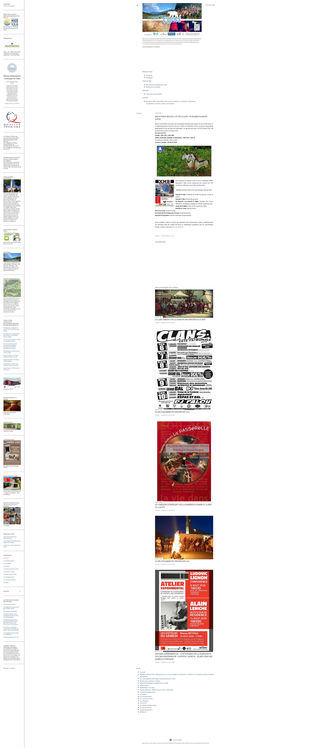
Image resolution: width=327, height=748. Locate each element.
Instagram (149, 77)
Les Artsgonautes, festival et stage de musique (11, 541)
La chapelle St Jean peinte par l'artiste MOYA (11, 607)
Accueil (142, 672)
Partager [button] (139, 113)
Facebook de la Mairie (153, 87)
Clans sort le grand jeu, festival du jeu (10, 537)
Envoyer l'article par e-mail (167, 235)
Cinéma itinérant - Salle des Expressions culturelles (156, 690)
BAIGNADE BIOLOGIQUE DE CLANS (154, 683)
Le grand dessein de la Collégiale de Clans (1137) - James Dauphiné (11, 615)
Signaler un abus (9, 668)
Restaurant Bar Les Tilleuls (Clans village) (11, 360)
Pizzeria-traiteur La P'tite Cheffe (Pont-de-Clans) (10, 356)
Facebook (149, 75)
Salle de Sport (144, 685)
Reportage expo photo (10, 611)
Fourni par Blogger (177, 740)
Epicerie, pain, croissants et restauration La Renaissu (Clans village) (11, 335)
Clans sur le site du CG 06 (10, 637)
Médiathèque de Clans (147, 687)
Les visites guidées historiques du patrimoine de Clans (157, 679)
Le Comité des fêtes (146, 698)
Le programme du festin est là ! (172, 561)
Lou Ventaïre (144, 701)
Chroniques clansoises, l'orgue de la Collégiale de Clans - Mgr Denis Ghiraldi (11, 628)
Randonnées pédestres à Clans (150, 681)
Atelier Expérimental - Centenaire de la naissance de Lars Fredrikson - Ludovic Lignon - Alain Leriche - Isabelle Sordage (184, 656)
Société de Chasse (145, 707)
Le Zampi (143, 694)
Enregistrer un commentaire (168, 322)
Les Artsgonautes (146, 696)
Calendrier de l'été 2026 (154, 94)
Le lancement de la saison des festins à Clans (180, 319)
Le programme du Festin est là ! (172, 412)
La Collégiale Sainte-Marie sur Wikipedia (11, 633)
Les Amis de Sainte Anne (148, 705)
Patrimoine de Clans (9, 604)
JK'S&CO (143, 712)
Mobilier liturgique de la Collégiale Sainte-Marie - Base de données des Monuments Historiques (10, 622)
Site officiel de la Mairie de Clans (156, 85)
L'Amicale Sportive (146, 710)
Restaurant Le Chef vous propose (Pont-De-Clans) (10, 364)
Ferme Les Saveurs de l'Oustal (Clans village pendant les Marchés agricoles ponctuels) (10, 346)
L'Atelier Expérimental (147, 692)
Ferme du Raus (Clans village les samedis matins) (12, 340)
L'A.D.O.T (143, 703)
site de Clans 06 (178, 227)
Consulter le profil (12, 103)
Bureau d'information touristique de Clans (12, 77)
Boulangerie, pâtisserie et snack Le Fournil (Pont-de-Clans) (11, 329)
